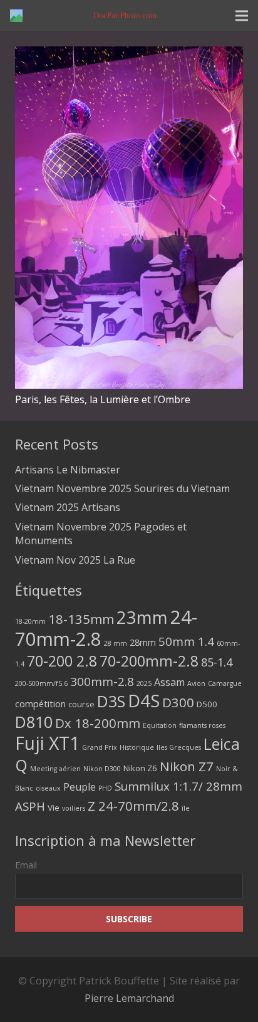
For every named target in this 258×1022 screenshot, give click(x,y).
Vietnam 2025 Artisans (67, 507)
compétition (40, 703)
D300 (178, 702)
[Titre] (16, 15)
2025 (144, 683)
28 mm (115, 643)
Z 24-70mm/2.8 (133, 805)
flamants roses (202, 725)
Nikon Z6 (140, 768)
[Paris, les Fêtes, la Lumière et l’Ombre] (129, 55)
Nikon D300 (102, 768)
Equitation (160, 725)
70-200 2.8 (62, 661)
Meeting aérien (55, 768)
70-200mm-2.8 (149, 661)
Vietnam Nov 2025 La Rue (75, 560)
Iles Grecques (179, 747)
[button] (241, 15)
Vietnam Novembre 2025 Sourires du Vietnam (122, 488)
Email (26, 865)
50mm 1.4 (186, 641)
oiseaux (48, 788)
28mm (143, 642)
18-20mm (30, 621)
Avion (196, 683)
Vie (53, 807)
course (81, 704)
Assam (169, 682)
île (186, 808)
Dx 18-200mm (97, 723)
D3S (111, 701)
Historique (137, 747)
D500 (207, 704)
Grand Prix (99, 747)
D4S (144, 700)
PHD (105, 788)
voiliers (73, 808)
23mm (142, 617)
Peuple (79, 787)
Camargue (225, 683)
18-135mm (81, 619)
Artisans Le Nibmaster (67, 470)
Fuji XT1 (47, 743)
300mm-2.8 (102, 681)
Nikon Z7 (187, 766)
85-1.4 (216, 662)
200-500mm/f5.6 (41, 683)
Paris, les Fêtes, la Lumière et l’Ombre (102, 399)
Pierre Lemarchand (129, 998)
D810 (34, 721)
